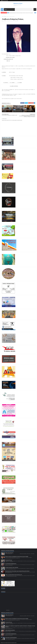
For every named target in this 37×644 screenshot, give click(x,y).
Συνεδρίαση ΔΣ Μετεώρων (8, 622)
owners (16, 642)
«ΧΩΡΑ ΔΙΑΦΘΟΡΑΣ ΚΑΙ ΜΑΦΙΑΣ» (10, 630)
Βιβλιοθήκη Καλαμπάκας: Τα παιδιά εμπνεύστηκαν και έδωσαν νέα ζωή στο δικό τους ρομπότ (7, 110)
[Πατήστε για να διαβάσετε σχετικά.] (8, 207)
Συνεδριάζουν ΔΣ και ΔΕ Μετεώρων (17, 110)
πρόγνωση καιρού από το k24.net (7, 586)
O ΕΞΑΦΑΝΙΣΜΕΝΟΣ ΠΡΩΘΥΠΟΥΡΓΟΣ (10, 563)
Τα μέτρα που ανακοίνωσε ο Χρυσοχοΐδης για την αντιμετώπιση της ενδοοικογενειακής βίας (16, 556)
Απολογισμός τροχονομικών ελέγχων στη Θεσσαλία (11, 567)
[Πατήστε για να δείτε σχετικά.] (7, 169)
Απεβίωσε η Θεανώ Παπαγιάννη (9, 552)
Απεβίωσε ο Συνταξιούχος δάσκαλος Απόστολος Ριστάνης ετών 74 (13, 574)
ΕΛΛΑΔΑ (24, 12)
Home (2, 16)
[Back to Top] (35, 642)
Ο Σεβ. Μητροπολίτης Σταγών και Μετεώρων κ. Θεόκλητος (28, 110)
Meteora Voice (17, 3)
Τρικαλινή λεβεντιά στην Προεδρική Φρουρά (11, 637)
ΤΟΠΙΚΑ (5, 16)
